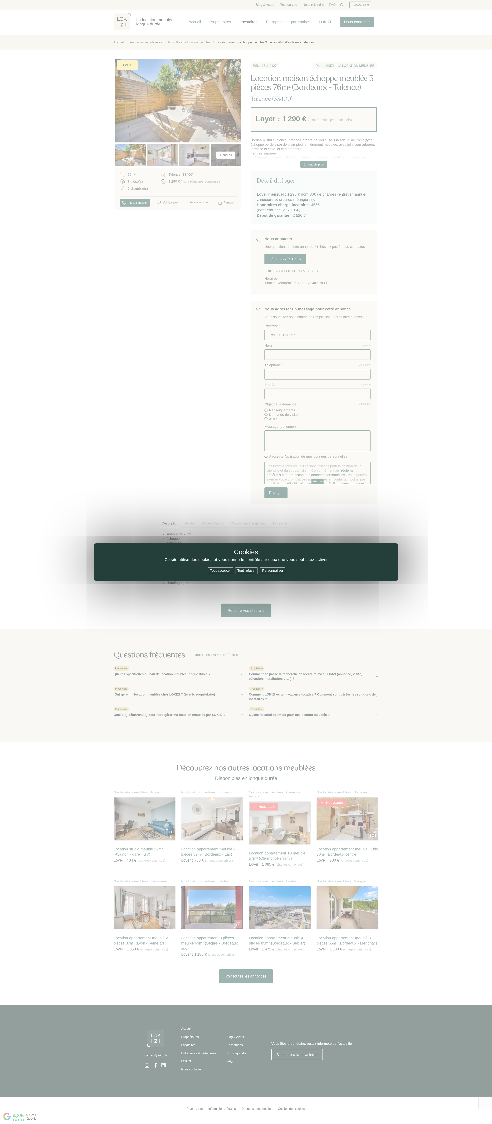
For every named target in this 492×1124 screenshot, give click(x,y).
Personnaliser (272, 570)
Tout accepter (220, 570)
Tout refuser (246, 570)
